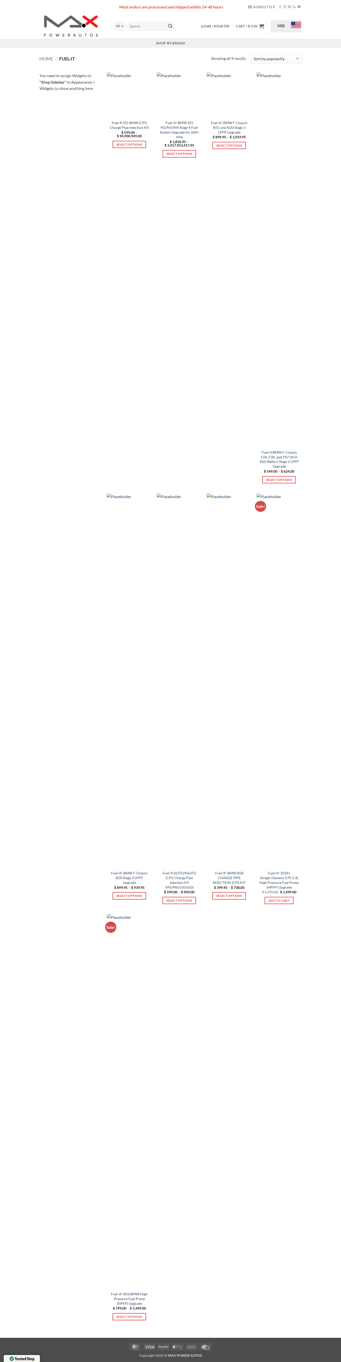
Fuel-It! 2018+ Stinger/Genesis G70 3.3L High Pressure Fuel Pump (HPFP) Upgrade (279, 880)
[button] (261, 7)
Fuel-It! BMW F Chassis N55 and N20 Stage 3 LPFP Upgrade (229, 127)
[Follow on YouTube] (299, 7)
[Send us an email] (289, 7)
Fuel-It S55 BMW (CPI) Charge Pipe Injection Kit (129, 125)
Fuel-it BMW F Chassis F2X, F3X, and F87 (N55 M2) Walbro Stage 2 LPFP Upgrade (279, 459)
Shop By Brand (170, 43)
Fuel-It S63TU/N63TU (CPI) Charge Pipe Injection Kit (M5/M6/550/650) (179, 880)
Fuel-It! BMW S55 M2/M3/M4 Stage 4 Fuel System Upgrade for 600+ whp (179, 130)
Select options (129, 144)
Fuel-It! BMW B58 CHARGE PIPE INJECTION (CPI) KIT (229, 877)
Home (46, 58)
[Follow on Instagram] (284, 7)
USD (281, 26)
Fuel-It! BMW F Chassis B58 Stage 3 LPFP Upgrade (129, 877)
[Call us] (294, 7)
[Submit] (170, 26)
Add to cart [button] (279, 900)
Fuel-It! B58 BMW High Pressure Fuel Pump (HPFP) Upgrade (129, 1298)
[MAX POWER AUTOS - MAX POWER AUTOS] (72, 26)
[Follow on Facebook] (280, 7)
